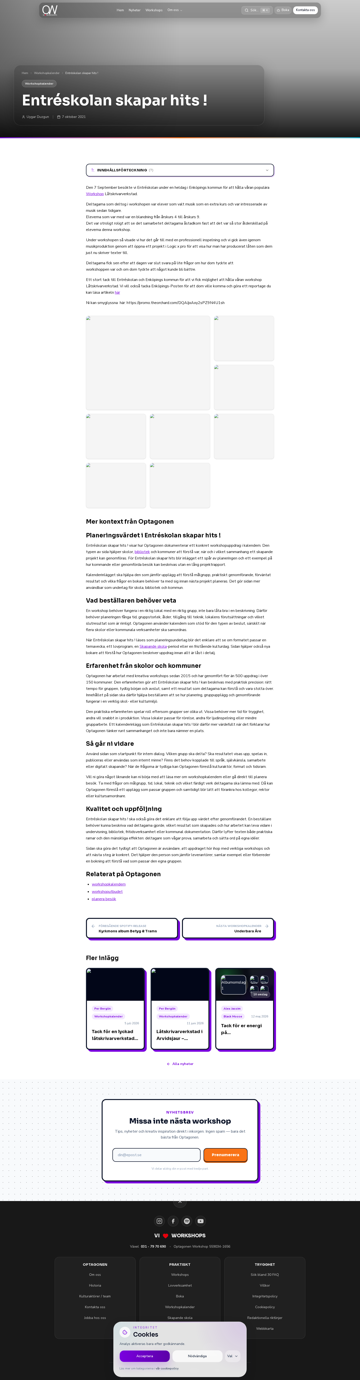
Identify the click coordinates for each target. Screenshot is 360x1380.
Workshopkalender (47, 73)
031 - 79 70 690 (153, 1246)
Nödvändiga (197, 1356)
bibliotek (142, 552)
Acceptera (144, 1356)
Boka (285, 10)
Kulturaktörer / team (95, 1296)
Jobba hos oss (95, 1318)
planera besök (104, 899)
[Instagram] (159, 1221)
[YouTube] (200, 1221)
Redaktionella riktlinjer (264, 1318)
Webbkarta (265, 1328)
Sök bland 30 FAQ (265, 1274)
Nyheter (135, 10)
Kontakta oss (305, 10)
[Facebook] (173, 1221)
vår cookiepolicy (167, 1368)
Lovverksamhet (180, 1285)
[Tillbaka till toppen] (180, 1201)
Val (229, 1356)
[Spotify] (186, 1221)
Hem (120, 10)
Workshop (95, 194)
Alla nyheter (182, 1064)
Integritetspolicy (264, 1296)
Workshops (154, 10)
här (117, 292)
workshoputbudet (107, 891)
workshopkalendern (109, 884)
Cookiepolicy (265, 1307)
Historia (95, 1285)
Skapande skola (153, 646)
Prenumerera (225, 1154)
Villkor (265, 1285)
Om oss (173, 10)
